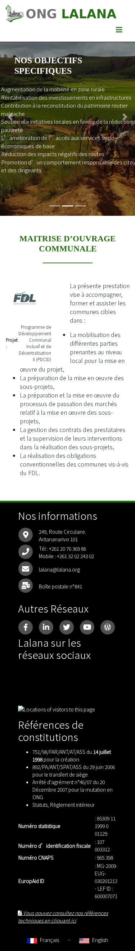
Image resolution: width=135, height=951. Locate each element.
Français (49, 939)
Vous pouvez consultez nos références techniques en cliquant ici (63, 916)
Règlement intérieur (72, 804)
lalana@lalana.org (59, 569)
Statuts (40, 804)
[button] (10, 117)
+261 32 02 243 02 (75, 556)
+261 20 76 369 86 (67, 548)
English (99, 939)
